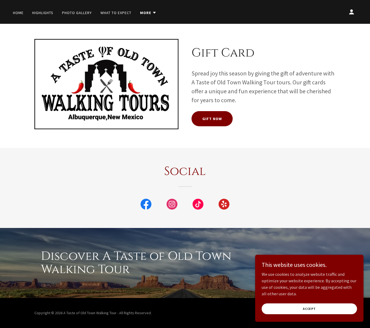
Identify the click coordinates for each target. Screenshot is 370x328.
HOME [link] (18, 12)
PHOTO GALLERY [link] (77, 12)
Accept (309, 309)
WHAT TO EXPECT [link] (115, 12)
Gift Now (212, 118)
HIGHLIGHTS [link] (42, 12)
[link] (146, 205)
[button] (148, 12)
